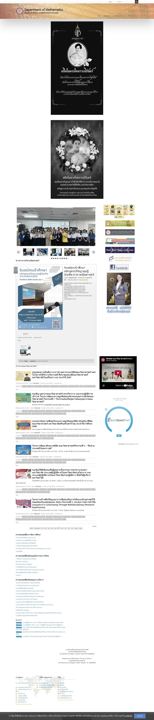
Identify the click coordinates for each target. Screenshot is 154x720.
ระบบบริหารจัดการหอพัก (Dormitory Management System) (33, 548)
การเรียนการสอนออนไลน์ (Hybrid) (26, 559)
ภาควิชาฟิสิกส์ (63, 386)
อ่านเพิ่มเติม (128, 716)
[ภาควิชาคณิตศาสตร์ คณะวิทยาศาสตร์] (42, 11)
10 (42, 528)
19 (72, 528)
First (31, 528)
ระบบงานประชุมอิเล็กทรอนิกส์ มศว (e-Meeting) (30, 596)
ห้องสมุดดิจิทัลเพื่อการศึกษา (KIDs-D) (27, 572)
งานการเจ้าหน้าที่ (23, 683)
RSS (95, 526)
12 (48, 528)
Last (80, 528)
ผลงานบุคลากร (38, 386)
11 (45, 528)
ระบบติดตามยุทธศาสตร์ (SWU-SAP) (26, 615)
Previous (18, 252)
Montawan (36, 383)
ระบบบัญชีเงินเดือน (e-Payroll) (24, 588)
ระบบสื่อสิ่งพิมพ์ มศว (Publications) (26, 567)
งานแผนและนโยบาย (24, 687)
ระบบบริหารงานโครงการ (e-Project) (26, 599)
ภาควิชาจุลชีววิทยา (37, 413)
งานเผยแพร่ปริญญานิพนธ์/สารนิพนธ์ (26, 546)
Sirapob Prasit (73, 277)
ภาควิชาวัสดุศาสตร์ (74, 386)
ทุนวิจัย (62, 685)
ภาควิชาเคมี (46, 386)
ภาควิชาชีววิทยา (55, 386)
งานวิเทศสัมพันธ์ (23, 698)
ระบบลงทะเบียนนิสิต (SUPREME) (26, 543)
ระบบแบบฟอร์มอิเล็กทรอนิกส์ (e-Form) (27, 593)
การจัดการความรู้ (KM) (45, 687)
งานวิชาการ (21, 693)
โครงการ (31, 411)
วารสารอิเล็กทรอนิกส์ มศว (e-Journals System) (30, 570)
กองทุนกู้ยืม (19, 551)
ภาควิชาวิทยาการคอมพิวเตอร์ (23, 413)
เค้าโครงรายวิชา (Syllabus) (24, 564)
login (26, 361)
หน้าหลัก (106, 16)
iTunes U (18, 575)
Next (93, 252)
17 (65, 528)
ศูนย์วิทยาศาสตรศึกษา (89, 386)
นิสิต (98, 16)
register (33, 361)
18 (69, 528)
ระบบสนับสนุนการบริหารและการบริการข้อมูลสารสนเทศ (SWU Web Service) (38, 613)
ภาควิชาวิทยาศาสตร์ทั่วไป (78, 411)
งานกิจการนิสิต (22, 696)
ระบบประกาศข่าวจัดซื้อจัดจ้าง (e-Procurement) (29, 602)
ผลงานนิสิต (30, 386)
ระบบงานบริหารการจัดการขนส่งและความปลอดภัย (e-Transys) (34, 604)
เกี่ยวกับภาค (131, 16)
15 (59, 528)
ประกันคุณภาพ (43, 683)
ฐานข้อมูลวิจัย (64, 689)
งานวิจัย (62, 683)
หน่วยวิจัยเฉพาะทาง (66, 698)
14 (55, 528)
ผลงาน (24, 386)
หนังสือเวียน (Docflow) (22, 610)
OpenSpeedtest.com (132, 444)
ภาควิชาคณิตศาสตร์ (40, 411)
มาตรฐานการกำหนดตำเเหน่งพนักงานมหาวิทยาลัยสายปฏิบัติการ (42, 636)
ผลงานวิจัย (63, 687)
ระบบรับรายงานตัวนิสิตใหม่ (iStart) (26, 540)
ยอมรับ (139, 716)
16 (62, 528)
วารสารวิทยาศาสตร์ (65, 696)
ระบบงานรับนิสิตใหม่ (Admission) (26, 537)
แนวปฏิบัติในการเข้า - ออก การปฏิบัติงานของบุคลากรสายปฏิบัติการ (43, 625)
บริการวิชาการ (22, 702)
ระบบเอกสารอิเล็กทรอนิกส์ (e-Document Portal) (30, 591)
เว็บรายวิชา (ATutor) (22, 561)
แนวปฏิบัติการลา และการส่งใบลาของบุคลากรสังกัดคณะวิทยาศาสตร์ (43, 622)
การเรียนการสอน (118, 16)
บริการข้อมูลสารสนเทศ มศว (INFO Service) (29, 607)
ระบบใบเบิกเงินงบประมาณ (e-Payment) (27, 585)
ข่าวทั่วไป (24, 411)
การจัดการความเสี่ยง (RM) (46, 685)
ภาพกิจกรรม (21, 700)
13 (52, 528)
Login (110, 1)
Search (136, 1)
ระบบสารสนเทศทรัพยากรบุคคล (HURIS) (28, 583)
